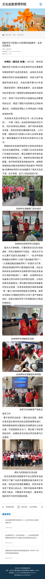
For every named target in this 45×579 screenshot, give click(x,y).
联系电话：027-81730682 (16, 572)
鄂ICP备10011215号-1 (30, 572)
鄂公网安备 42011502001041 (22, 575)
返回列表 (24, 507)
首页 (14, 35)
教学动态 (21, 35)
